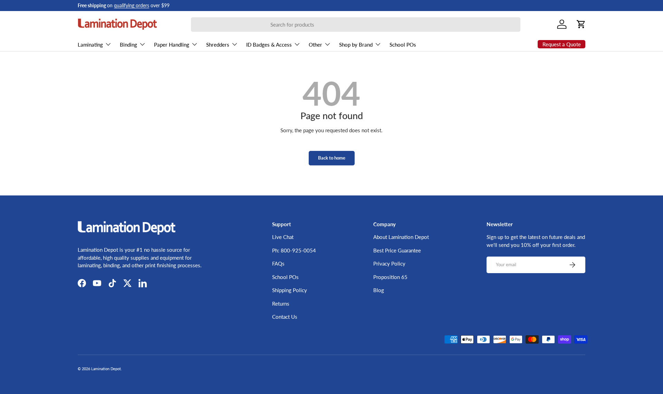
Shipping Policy (289, 290)
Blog (378, 290)
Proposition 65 (390, 277)
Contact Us (284, 317)
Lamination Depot (106, 368)
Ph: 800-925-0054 (294, 250)
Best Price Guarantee (397, 250)
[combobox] (355, 24)
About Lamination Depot (401, 237)
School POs (403, 44)
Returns (280, 303)
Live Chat (283, 237)
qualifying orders (131, 5)
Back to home (331, 158)
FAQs (278, 263)
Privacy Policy (389, 263)
